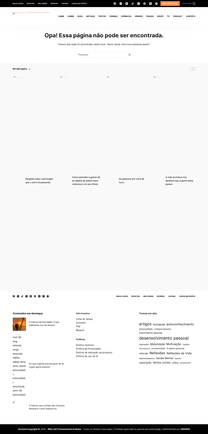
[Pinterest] (144, 3)
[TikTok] (132, 3)
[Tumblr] (150, 3)
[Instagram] (121, 3)
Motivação (173, 344)
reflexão (143, 353)
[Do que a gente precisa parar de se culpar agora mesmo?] (19, 366)
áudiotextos (185, 363)
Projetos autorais (175, 348)
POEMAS (114, 16)
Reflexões (157, 353)
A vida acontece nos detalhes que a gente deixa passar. (179, 181)
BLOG (80, 16)
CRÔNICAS (126, 16)
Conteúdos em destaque (28, 313)
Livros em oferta (79, 4)
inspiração (144, 344)
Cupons (64, 4)
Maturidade (157, 344)
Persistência (144, 348)
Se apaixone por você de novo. (131, 181)
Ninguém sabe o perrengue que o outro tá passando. (39, 181)
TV (168, 16)
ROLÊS (160, 16)
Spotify (178, 358)
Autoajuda (159, 324)
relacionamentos (147, 358)
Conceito (81, 322)
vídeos (175, 362)
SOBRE (71, 16)
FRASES (150, 16)
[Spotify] (156, 3)
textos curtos (161, 362)
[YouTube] (127, 3)
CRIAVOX (185, 429)
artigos (145, 324)
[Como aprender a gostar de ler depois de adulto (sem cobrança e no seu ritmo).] (64, 181)
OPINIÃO (139, 16)
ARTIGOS (90, 16)
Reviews (54, 4)
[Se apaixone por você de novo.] (111, 181)
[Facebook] (115, 3)
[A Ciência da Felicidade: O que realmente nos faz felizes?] (19, 324)
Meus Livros (18, 4)
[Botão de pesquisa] (129, 54)
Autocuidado (146, 329)
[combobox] (101, 54)
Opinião (186, 344)
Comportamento (162, 329)
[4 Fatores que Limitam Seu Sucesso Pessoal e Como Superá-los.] (19, 407)
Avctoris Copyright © (29, 429)
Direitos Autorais (85, 345)
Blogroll (80, 330)
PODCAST (177, 16)
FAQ (78, 326)
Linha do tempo (84, 319)
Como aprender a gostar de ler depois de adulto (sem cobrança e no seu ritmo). (86, 181)
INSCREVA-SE (170, 3)
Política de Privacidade (88, 348)
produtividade (158, 348)
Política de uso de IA (87, 356)
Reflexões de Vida (179, 353)
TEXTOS (102, 16)
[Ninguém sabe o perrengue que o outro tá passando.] (18, 181)
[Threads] (31, 296)
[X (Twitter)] (138, 3)
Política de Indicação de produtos (94, 352)
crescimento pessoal (150, 332)
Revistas (30, 4)
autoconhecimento (180, 324)
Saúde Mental (164, 358)
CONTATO (190, 16)
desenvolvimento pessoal (164, 338)
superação (145, 362)
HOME (61, 16)
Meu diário (42, 4)
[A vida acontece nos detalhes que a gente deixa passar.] (158, 181)
